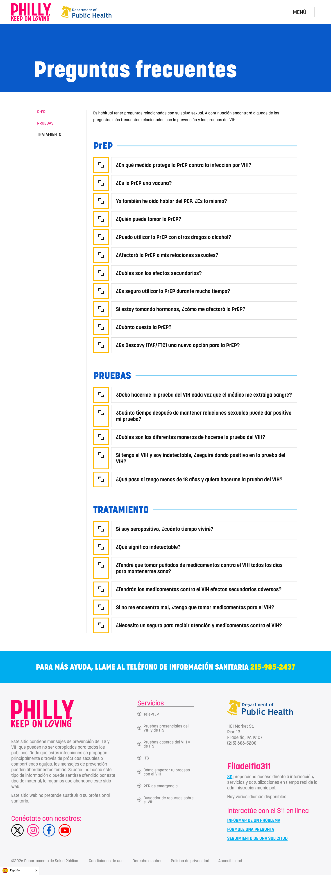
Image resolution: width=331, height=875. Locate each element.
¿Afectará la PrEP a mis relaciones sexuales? (167, 255)
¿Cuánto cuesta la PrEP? (144, 327)
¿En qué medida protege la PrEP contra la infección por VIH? (184, 164)
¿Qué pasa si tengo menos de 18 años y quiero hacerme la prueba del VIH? (199, 479)
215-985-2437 (272, 667)
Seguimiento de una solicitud (257, 838)
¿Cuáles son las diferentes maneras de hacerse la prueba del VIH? (190, 437)
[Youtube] (65, 830)
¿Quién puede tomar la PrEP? (148, 219)
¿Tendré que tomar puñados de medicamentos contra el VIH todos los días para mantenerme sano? (199, 568)
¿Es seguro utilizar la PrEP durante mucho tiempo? (173, 291)
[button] (195, 164)
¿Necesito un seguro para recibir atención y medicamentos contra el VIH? (199, 625)
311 (229, 777)
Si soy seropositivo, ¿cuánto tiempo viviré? (164, 528)
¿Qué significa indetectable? (148, 546)
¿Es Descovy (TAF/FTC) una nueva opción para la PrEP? (178, 345)
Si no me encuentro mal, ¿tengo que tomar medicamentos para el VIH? (195, 607)
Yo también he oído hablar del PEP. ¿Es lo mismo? (171, 201)
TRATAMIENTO (49, 134)
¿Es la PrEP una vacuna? (144, 183)
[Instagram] (33, 830)
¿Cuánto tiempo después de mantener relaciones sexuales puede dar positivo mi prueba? (203, 416)
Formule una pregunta (250, 829)
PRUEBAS (45, 123)
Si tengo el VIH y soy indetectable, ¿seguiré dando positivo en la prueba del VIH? (200, 458)
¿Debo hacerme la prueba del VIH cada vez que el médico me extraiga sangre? (204, 394)
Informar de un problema (253, 820)
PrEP (41, 112)
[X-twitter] (17, 830)
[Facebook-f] (49, 830)
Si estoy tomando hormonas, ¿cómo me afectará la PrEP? (180, 309)
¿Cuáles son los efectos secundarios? (159, 273)
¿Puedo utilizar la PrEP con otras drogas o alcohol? (173, 237)
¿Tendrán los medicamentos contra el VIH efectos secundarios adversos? (198, 589)
